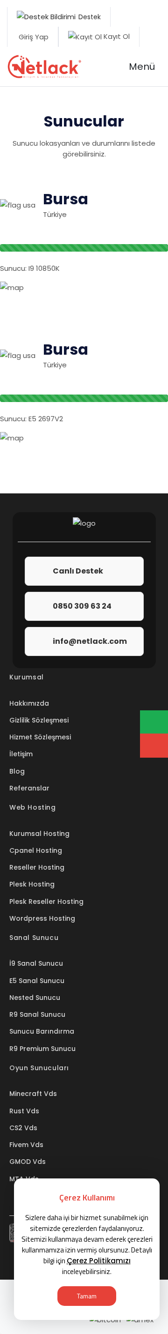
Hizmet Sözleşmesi (40, 737)
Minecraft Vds (33, 1093)
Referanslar (29, 788)
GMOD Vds (27, 1161)
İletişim (21, 754)
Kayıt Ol (116, 36)
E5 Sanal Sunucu (36, 980)
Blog (17, 771)
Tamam (87, 1296)
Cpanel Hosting (35, 850)
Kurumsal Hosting (39, 833)
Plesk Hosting (32, 884)
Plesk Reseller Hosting (46, 901)
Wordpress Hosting (42, 918)
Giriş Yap (33, 37)
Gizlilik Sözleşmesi (39, 720)
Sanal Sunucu (33, 937)
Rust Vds (24, 1111)
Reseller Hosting (36, 867)
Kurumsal (26, 677)
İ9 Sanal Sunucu (36, 963)
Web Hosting (32, 807)
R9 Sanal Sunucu (37, 1014)
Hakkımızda (29, 703)
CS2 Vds (23, 1128)
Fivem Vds (26, 1144)
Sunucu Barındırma (41, 1031)
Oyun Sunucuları (39, 1068)
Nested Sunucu (34, 997)
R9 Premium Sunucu (42, 1048)
